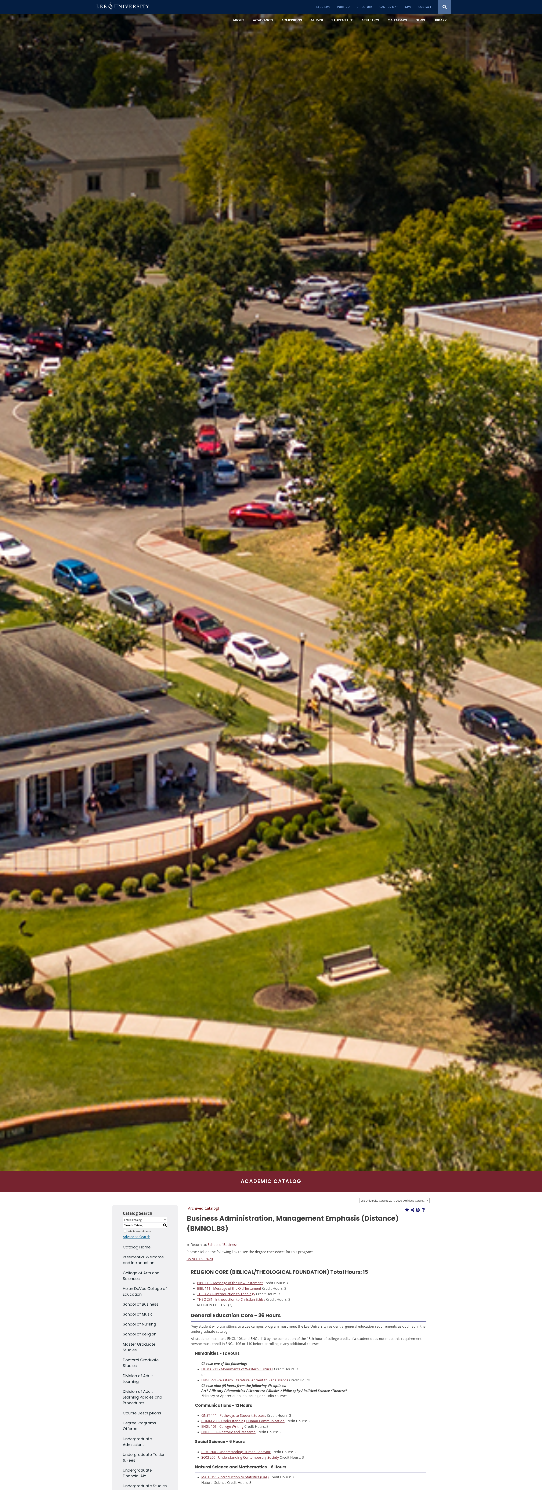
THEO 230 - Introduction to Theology (226, 1294)
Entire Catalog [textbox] (133, 1220)
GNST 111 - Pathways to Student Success (233, 1415)
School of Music (138, 1314)
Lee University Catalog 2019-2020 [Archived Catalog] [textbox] (393, 1201)
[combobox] (394, 1200)
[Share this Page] (412, 1210)
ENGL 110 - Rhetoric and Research (228, 1432)
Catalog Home (137, 1247)
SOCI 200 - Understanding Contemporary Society (240, 1457)
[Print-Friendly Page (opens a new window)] (418, 1210)
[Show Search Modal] (444, 7)
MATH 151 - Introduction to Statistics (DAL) (235, 1477)
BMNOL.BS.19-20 (200, 1259)
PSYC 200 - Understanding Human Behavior (236, 1452)
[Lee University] (123, 6)
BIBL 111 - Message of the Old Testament (229, 1288)
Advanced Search (136, 1236)
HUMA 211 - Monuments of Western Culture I (237, 1369)
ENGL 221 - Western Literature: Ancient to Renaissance (244, 1380)
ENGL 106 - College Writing (222, 1426)
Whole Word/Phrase (139, 1231)
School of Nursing (139, 1324)
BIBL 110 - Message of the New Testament (230, 1283)
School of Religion (139, 1334)
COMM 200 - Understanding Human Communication (243, 1421)
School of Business (140, 1304)
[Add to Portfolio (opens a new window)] (407, 1210)
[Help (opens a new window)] (423, 1210)
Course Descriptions (142, 1413)
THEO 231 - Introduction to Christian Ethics (231, 1299)
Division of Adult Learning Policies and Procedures (142, 1397)
